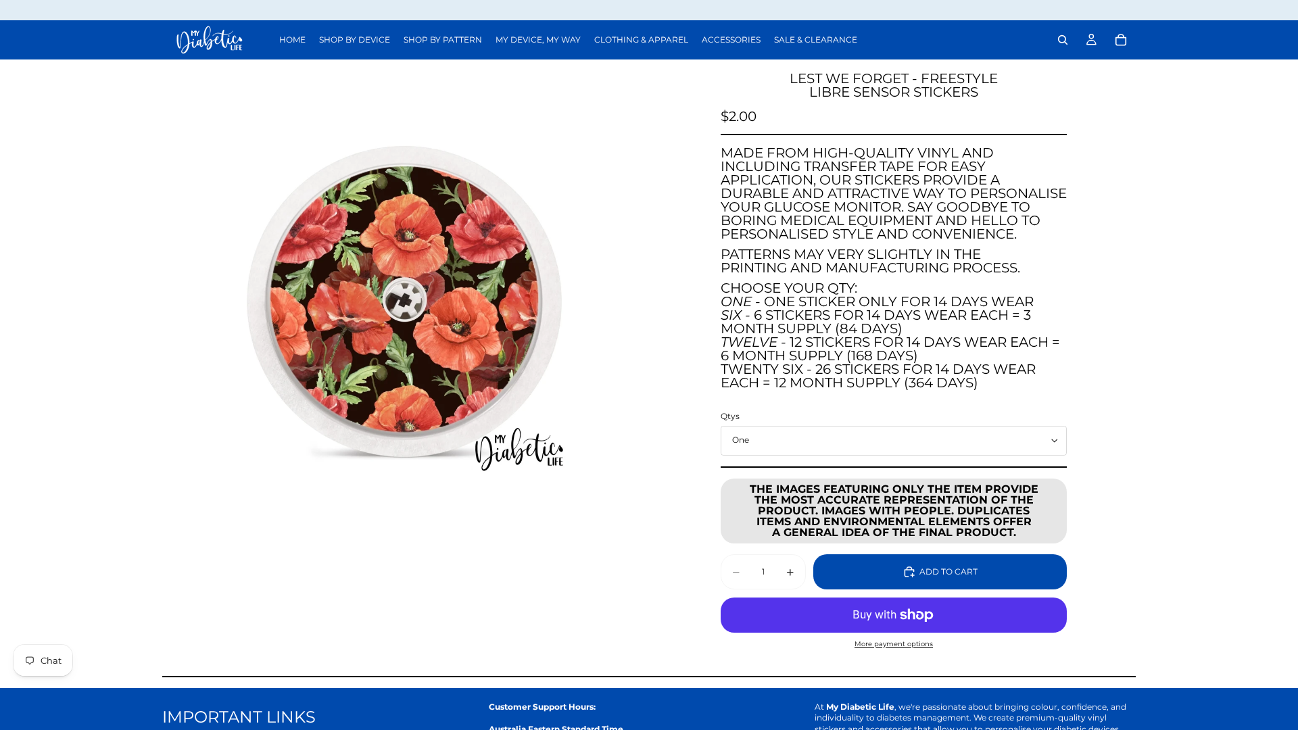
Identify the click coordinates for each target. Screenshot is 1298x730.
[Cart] (1121, 40)
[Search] (1063, 40)
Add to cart (948, 571)
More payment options (894, 643)
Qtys (730, 416)
